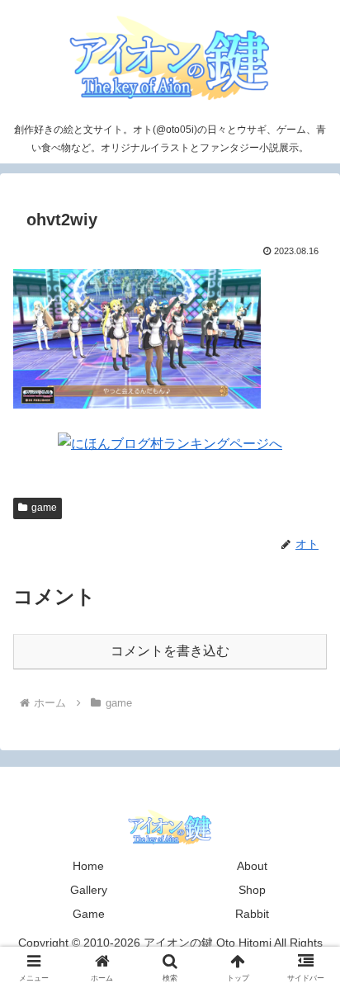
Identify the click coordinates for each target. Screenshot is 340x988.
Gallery (88, 889)
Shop (252, 889)
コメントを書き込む (170, 651)
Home (88, 865)
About (252, 865)
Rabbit (252, 913)
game (44, 507)
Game (89, 913)
